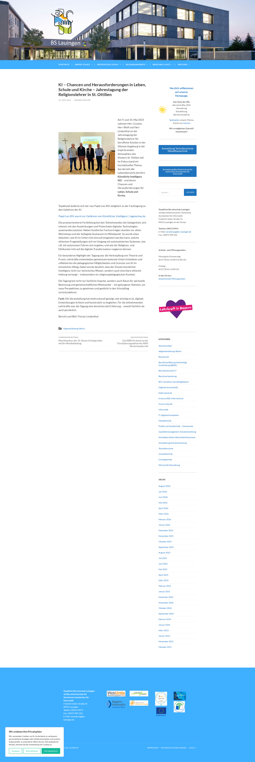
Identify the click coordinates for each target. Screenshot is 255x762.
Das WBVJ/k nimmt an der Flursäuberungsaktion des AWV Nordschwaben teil (132, 342)
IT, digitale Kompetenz (169, 415)
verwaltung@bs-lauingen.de (178, 231)
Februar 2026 (165, 519)
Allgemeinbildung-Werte (74, 328)
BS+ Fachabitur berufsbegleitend (173, 381)
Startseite (63, 64)
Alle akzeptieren (51, 751)
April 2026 (163, 508)
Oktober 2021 (165, 647)
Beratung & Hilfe (162, 64)
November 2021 (166, 641)
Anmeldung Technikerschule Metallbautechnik (177, 149)
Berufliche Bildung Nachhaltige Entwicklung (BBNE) (173, 363)
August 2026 (164, 486)
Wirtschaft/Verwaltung (169, 465)
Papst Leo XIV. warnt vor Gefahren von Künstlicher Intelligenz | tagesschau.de (101, 216)
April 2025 (163, 575)
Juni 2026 (163, 497)
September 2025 (166, 547)
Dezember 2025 (166, 530)
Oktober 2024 (165, 608)
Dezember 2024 (166, 597)
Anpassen (16, 751)
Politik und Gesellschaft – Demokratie (176, 426)
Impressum (152, 748)
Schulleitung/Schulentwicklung (173, 443)
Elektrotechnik (165, 393)
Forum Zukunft (165, 404)
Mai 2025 (163, 569)
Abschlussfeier (165, 345)
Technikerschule (166, 448)
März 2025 (164, 580)
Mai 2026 (163, 502)
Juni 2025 (163, 563)
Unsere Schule (82, 64)
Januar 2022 (164, 636)
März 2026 (164, 513)
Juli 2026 (163, 491)
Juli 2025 (163, 558)
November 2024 (166, 602)
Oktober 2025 (165, 541)
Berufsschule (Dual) (108, 64)
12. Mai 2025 (64, 100)
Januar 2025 (164, 591)
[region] (34, 742)
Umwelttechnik (166, 454)
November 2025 (166, 536)
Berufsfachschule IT (168, 370)
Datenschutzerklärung (174, 748)
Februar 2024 (165, 619)
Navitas (186, 123)
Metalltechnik (165, 420)
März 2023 (164, 630)
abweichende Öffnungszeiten (172, 278)
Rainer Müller (82, 100)
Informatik (163, 409)
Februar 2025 (165, 586)
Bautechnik (164, 357)
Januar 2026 (164, 524)
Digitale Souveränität (168, 387)
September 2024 (166, 613)
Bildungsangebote (135, 64)
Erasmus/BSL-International (171, 398)
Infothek (182, 64)
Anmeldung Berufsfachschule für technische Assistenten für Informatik (177, 171)
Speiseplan (174, 120)
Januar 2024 (164, 624)
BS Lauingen (72, 748)
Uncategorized (165, 459)
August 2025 (164, 552)
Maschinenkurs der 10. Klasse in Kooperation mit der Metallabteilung (80, 340)
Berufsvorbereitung (168, 376)
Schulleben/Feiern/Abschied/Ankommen (177, 437)
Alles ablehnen (32, 751)
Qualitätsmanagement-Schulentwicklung (177, 431)
